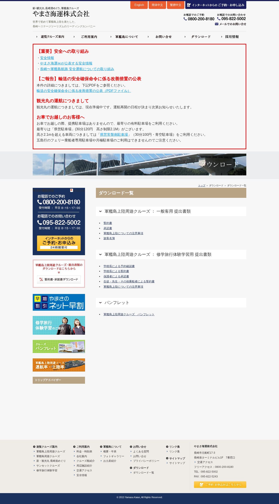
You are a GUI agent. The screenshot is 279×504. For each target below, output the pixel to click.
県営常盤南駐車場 (114, 134)
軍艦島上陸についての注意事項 (123, 233)
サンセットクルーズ (48, 465)
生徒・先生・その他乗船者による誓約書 (129, 281)
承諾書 (108, 228)
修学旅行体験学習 (46, 470)
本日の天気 (79, 190)
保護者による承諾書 (116, 276)
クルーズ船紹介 (86, 460)
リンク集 (174, 451)
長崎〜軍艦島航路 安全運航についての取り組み (77, 69)
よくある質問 (141, 451)
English (139, 5)
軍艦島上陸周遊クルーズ (50, 451)
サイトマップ (177, 463)
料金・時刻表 (84, 451)
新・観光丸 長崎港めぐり (51, 460)
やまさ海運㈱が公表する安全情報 (66, 63)
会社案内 (82, 456)
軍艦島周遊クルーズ (48, 456)
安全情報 (47, 58)
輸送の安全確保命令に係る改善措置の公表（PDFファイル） (84, 91)
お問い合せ (139, 456)
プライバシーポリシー (146, 460)
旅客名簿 (109, 238)
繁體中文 (175, 5)
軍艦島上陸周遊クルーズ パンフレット (129, 314)
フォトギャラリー (113, 456)
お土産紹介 (109, 460)
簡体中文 (157, 5)
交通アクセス (84, 470)
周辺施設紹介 (84, 465)
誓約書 (108, 223)
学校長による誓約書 (116, 271)
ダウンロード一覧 (143, 472)
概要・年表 (109, 451)
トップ (201, 185)
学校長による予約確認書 (119, 266)
